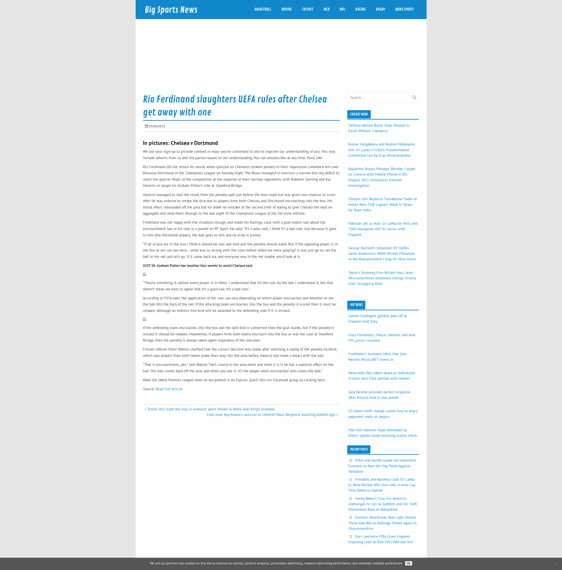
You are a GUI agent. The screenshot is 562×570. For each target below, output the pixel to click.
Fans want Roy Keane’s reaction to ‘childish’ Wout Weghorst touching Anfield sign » (272, 414)
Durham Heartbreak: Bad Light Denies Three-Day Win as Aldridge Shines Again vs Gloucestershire (382, 523)
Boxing (286, 9)
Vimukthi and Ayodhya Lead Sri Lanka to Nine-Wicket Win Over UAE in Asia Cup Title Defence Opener (381, 485)
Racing (360, 9)
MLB (326, 9)
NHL (342, 9)
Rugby (380, 9)
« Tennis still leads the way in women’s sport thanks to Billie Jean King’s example (210, 409)
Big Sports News (171, 10)
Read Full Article (169, 389)
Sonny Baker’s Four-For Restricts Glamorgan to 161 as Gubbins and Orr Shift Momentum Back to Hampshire (382, 504)
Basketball (263, 9)
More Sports (404, 9)
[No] (556, 564)
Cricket (307, 9)
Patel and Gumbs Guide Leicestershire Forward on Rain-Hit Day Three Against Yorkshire (382, 466)
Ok (409, 563)
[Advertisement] (281, 59)
